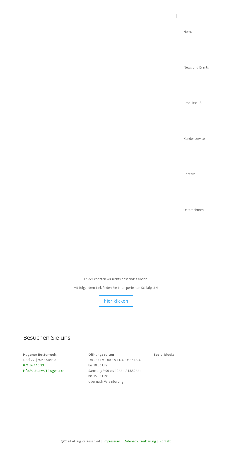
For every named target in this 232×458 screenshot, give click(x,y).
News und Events (196, 67)
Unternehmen (194, 210)
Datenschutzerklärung (140, 441)
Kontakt (189, 174)
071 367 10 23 (33, 365)
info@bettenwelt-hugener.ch (44, 370)
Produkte (190, 103)
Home (188, 31)
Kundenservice (194, 138)
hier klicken (116, 301)
